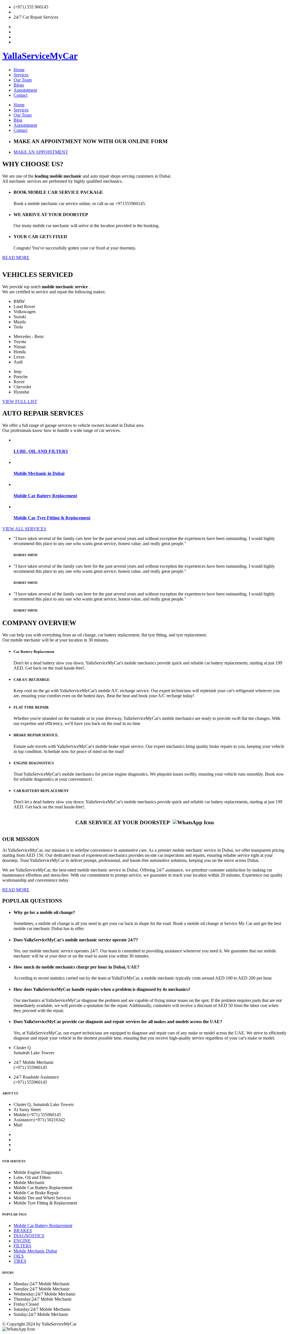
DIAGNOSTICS (29, 1235)
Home (19, 69)
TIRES (20, 1261)
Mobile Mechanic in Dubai (39, 473)
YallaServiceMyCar (40, 56)
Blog (18, 120)
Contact (20, 95)
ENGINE (22, 1240)
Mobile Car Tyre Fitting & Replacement (52, 517)
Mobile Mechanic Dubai (35, 1251)
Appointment (25, 90)
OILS (19, 1256)
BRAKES (23, 1230)
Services (21, 74)
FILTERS (22, 1245)
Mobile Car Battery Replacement (45, 495)
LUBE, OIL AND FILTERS (41, 451)
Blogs (19, 85)
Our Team (23, 80)
